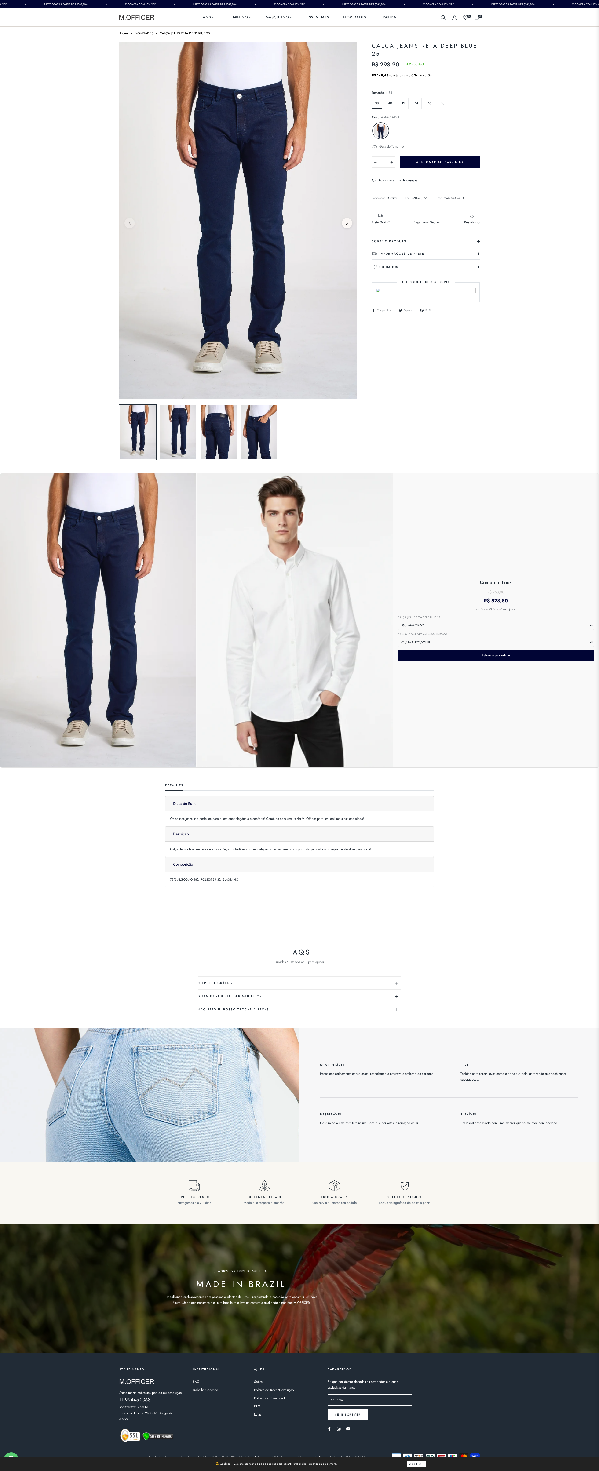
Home (124, 33)
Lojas (257, 1414)
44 (416, 103)
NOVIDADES (144, 33)
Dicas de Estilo (185, 803)
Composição (183, 864)
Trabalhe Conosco (205, 1389)
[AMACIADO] (381, 131)
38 (377, 103)
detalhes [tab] (174, 786)
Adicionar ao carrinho (496, 655)
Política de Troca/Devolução (274, 1389)
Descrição (181, 834)
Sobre (258, 1381)
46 (429, 103)
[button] (443, 17)
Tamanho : (382, 92)
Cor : (385, 117)
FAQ (257, 1406)
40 (390, 103)
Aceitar (416, 1464)
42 (403, 103)
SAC (196, 1381)
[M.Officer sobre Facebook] (329, 1428)
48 (442, 103)
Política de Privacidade (270, 1398)
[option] (238, 220)
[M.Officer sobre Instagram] (339, 1428)
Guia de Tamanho (391, 146)
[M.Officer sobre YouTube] (348, 1428)
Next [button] (347, 223)
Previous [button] (129, 223)
